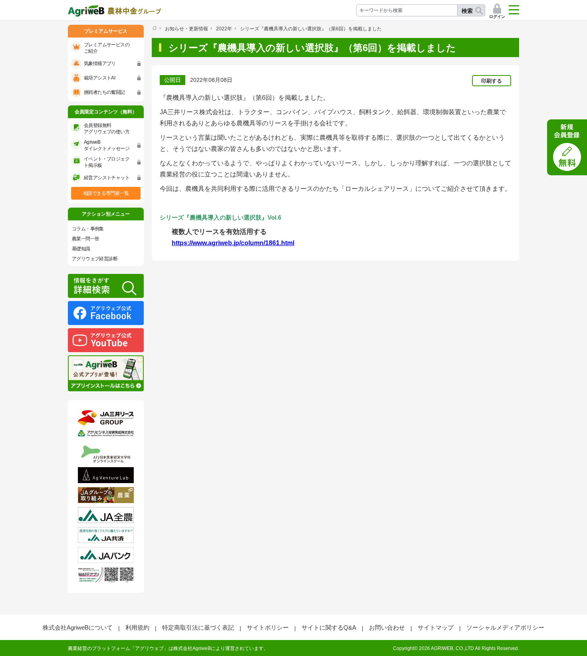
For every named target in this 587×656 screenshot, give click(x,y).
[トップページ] (154, 28)
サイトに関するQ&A (328, 627)
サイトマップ (436, 627)
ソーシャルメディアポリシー (505, 627)
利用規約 (137, 627)
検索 (467, 11)
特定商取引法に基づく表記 (198, 627)
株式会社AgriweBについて (78, 627)
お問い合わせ (387, 627)
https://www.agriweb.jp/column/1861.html (233, 243)
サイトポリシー (268, 627)
